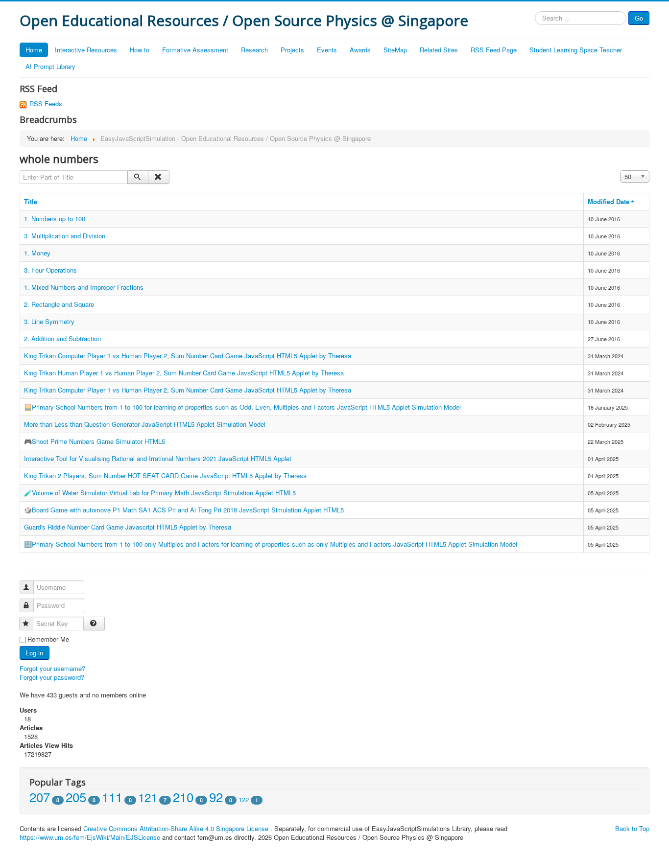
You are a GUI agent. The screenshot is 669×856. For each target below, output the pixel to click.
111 (112, 796)
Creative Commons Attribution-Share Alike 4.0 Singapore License (175, 828)
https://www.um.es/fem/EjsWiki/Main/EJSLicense (90, 837)
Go (639, 18)
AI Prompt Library (50, 66)
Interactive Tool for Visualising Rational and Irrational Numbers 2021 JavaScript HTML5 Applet (157, 458)
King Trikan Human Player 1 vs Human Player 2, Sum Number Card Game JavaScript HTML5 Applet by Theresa (184, 372)
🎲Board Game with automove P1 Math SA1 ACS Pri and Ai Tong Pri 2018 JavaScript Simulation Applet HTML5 (184, 509)
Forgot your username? (52, 668)
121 (147, 797)
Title (30, 201)
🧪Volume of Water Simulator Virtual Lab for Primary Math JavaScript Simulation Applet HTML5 (160, 492)
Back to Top (632, 828)
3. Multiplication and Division (64, 235)
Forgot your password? (52, 677)
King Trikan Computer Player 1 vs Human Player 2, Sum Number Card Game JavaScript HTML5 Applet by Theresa (187, 355)
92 (216, 796)
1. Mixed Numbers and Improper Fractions (83, 287)
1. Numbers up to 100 (54, 218)
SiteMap (395, 49)
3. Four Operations (50, 270)
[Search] (137, 177)
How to (139, 49)
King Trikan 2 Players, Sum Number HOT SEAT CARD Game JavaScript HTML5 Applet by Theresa (165, 475)
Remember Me (48, 639)
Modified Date (608, 201)
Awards (360, 49)
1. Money (37, 252)
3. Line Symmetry (49, 321)
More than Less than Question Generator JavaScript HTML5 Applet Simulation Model (144, 424)
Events (327, 49)
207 (39, 796)
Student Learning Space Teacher (575, 49)
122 (244, 799)
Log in (34, 652)
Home (33, 49)
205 (76, 796)
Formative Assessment (195, 49)
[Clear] (158, 177)
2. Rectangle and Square (59, 304)
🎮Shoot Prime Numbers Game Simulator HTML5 (94, 441)
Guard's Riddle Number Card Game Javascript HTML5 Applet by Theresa (127, 527)
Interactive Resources (86, 49)
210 (183, 796)
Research (254, 49)
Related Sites (439, 49)
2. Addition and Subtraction (62, 338)
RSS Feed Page (494, 49)
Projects (292, 49)
